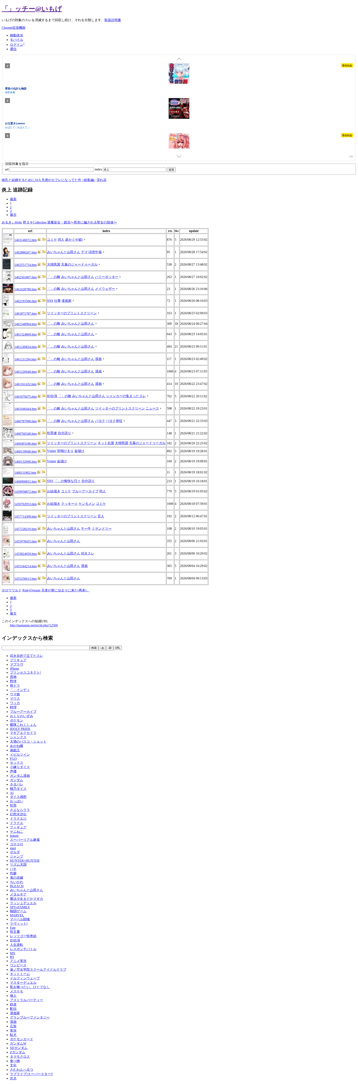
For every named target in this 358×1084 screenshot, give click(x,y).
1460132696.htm (25, 461)
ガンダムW (18, 1043)
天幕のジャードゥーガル (79, 264)
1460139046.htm (25, 451)
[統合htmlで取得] (39, 240)
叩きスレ (87, 553)
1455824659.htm (25, 554)
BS (12, 957)
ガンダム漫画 (20, 775)
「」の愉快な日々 (67, 481)
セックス (16, 762)
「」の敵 (53, 277)
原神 (13, 677)
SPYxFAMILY (20, 907)
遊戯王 (15, 750)
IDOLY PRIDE (20, 729)
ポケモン (16, 720)
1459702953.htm (25, 504)
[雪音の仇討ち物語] (179, 74)
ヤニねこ (16, 831)
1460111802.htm (25, 472)
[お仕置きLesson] (179, 109)
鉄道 (13, 1004)
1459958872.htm (25, 491)
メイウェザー (105, 288)
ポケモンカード (21, 1039)
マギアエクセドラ (23, 733)
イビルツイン (20, 754)
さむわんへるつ (21, 1069)
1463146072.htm (25, 240)
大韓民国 (53, 264)
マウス (15, 698)
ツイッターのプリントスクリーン (72, 313)
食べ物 (15, 1061)
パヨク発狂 (114, 421)
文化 (13, 1065)
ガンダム (16, 780)
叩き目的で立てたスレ (26, 655)
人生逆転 (16, 944)
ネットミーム (20, 974)
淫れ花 (101, 180)
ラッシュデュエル (23, 903)
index (99, 169)
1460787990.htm (25, 421)
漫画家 (66, 300)
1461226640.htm (25, 371)
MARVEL (17, 915)
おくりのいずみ (21, 716)
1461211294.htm (25, 359)
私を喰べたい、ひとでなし (30, 987)
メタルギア (18, 894)
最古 (13, 214)
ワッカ (15, 703)
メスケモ (16, 991)
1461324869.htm (25, 334)
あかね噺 (16, 746)
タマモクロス (20, 1056)
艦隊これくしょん (23, 724)
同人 (61, 239)
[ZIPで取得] (44, 240)
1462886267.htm (25, 252)
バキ (13, 869)
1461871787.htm (25, 313)
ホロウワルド (12, 590)
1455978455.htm (25, 541)
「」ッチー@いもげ (32, 8)
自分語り (64, 433)
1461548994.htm (25, 324)
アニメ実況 (18, 961)
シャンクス (18, 737)
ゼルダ (15, 852)
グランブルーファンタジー (30, 1017)
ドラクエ (16, 823)
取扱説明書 (112, 20)
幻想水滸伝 (18, 814)
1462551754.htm (25, 265)
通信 (13, 49)
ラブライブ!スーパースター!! (31, 1074)
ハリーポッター (106, 277)
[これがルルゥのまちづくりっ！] (179, 144)
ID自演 (52, 396)
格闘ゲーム (18, 911)
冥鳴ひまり (65, 451)
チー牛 (86, 528)
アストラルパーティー (26, 1000)
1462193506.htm (25, 301)
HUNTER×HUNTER (25, 860)
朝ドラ (15, 685)
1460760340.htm (25, 433)
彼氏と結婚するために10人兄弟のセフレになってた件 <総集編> (49, 180)
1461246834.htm (25, 347)
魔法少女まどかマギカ (26, 898)
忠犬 (13, 1078)
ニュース (152, 408)
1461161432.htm (25, 384)
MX (12, 953)
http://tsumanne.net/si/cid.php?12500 (34, 625)
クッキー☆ (69, 503)
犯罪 (13, 805)
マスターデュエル (23, 982)
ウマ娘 (15, 694)
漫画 (98, 359)
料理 (13, 707)
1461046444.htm (25, 409)
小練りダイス (20, 767)
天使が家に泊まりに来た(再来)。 (65, 590)
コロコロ (16, 844)
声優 (13, 771)
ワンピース (18, 965)
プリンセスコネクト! (25, 672)
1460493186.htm (25, 443)
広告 (13, 1026)
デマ (84, 252)
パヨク (100, 421)
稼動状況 (16, 35)
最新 (13, 199)
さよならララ (20, 810)
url (7, 169)
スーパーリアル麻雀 (25, 839)
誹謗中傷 (95, 252)
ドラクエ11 (18, 818)
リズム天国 (18, 864)
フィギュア (18, 827)
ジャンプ (16, 856)
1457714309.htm (25, 516)
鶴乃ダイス (18, 788)
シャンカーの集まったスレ (126, 396)
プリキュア (18, 660)
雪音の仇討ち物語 (16, 88)
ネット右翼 (106, 443)
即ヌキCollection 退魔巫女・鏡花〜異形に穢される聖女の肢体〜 (70, 222)
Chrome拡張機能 (13, 27)
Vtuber (51, 451)
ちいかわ (16, 882)
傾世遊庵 (10, 92)
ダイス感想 (18, 797)
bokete (14, 835)
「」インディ (20, 690)
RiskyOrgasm (31, 590)
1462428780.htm (25, 289)
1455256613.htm (25, 578)
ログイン (16, 44)
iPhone (14, 668)
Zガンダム (17, 1052)
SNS (50, 300)
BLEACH (17, 886)
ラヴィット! (19, 923)
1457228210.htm (25, 529)
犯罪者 (52, 433)
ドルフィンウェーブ (25, 978)
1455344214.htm (25, 566)
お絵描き (53, 491)
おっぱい (16, 801)
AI (11, 793)
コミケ (52, 239)
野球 (13, 681)
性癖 (13, 873)
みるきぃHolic (12, 222)
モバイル (16, 39)
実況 (13, 1030)
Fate (13, 927)
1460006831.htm (25, 481)
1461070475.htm (25, 396)
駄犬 (13, 1035)
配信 (13, 1008)
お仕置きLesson (15, 123)
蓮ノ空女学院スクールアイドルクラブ (38, 969)
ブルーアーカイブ (85, 491)
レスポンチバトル (23, 949)
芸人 (101, 516)
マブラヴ (16, 664)
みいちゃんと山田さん (63, 252)
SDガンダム (19, 1048)
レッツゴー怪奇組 (23, 936)
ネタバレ (16, 784)
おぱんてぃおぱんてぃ (17, 127)
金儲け (79, 451)
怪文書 (15, 931)
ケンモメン (87, 503)
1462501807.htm (25, 277)
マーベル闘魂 (20, 919)
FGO (13, 758)
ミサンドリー (102, 528)
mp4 (13, 848)
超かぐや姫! (74, 239)
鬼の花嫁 (16, 877)
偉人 (13, 995)
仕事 (57, 300)
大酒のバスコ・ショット (28, 741)
